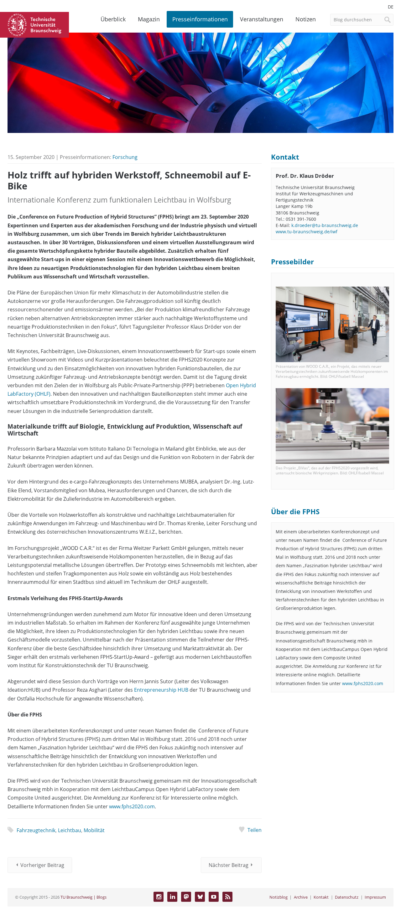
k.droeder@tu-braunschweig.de (324, 225)
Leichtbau (69, 830)
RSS (227, 897)
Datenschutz (346, 897)
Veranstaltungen (261, 19)
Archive (301, 897)
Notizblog (278, 897)
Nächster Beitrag (228, 865)
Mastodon (186, 897)
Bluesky (200, 897)
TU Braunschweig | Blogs (83, 897)
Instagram (159, 897)
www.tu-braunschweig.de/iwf (306, 232)
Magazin (149, 19)
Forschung (125, 157)
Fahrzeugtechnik (36, 830)
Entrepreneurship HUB (161, 689)
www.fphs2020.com (132, 806)
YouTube (214, 897)
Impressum (375, 897)
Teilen (254, 830)
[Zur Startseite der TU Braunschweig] (34, 24)
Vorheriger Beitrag (42, 865)
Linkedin (172, 897)
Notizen (305, 19)
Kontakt (321, 897)
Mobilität (94, 830)
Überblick (113, 19)
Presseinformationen (200, 19)
